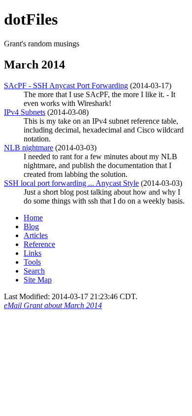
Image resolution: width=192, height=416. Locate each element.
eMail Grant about (53, 305)
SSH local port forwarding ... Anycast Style (71, 183)
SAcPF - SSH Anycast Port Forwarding (66, 85)
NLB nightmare (28, 147)
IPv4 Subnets (24, 112)
